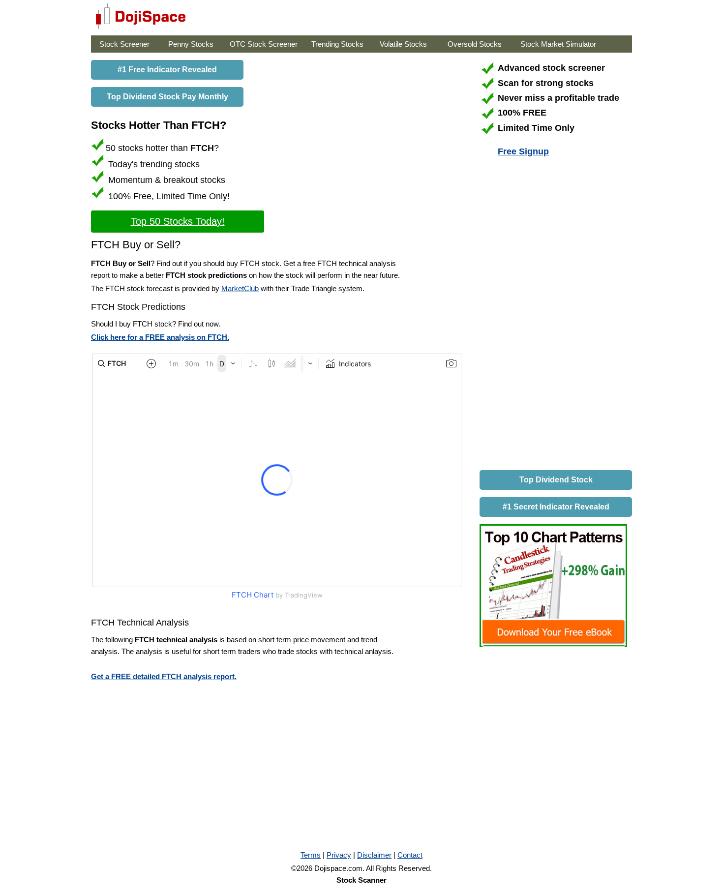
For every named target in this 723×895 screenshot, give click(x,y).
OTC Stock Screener (264, 44)
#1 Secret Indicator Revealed (556, 507)
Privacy (339, 855)
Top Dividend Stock (556, 480)
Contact (409, 855)
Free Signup (523, 151)
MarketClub (240, 288)
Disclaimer (374, 855)
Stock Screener (124, 44)
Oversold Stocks (475, 44)
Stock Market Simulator (558, 44)
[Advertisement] (553, 315)
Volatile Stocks (403, 44)
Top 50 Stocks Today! (178, 221)
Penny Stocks (190, 44)
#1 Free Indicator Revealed (167, 69)
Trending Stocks (337, 44)
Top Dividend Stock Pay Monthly (167, 96)
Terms (311, 855)
